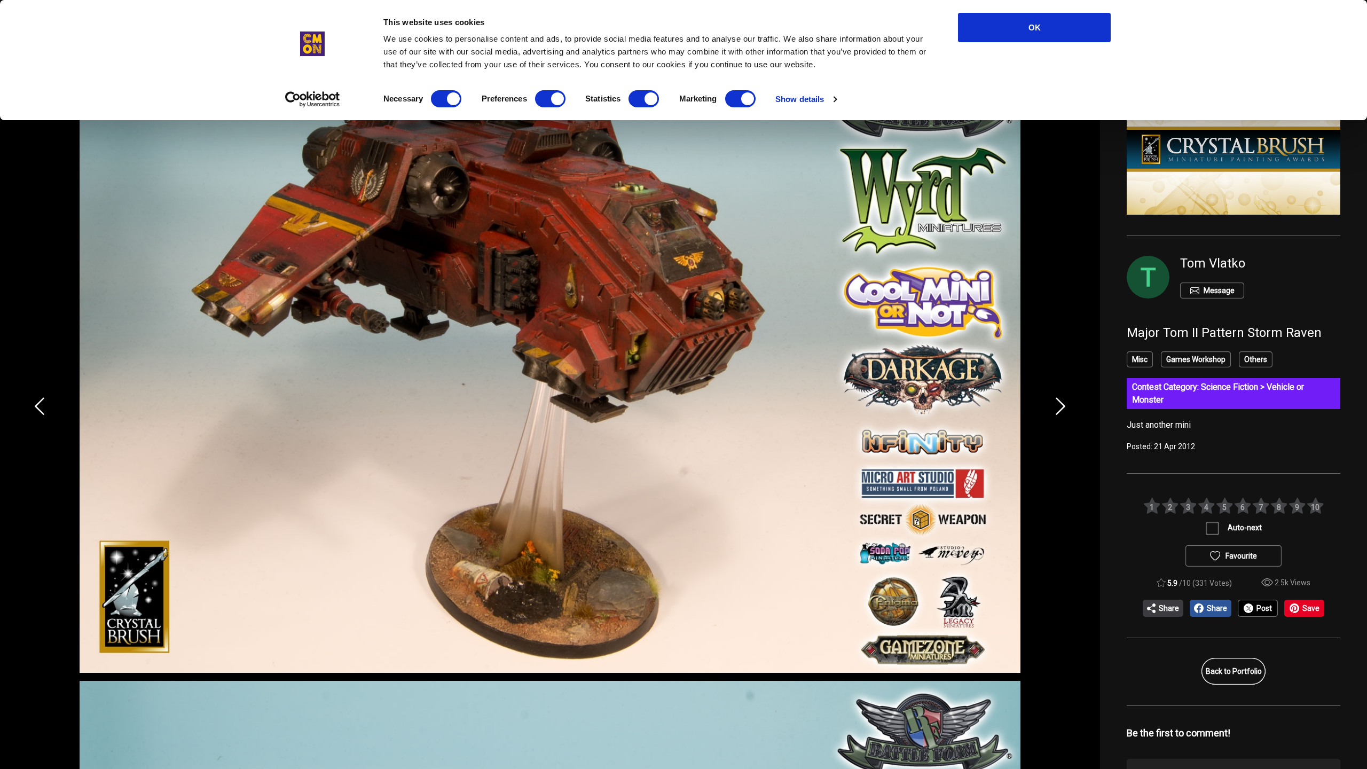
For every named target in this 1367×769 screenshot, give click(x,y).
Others (1255, 359)
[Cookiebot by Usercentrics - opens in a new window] (312, 99)
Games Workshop (1195, 359)
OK (1034, 27)
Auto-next (1245, 527)
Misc (1140, 359)
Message (1219, 290)
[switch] (550, 98)
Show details (799, 99)
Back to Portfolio (1234, 671)
